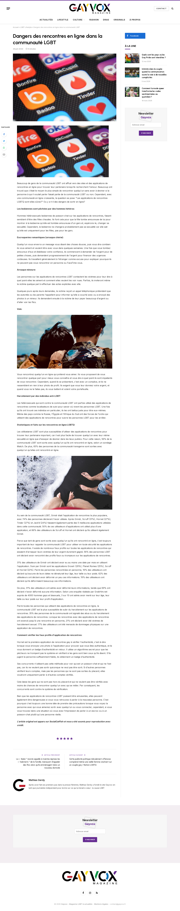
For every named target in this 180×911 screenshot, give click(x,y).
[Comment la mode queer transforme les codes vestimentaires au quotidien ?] (132, 92)
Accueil (16, 27)
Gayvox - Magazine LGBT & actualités (76, 904)
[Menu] (8, 8)
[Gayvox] (90, 8)
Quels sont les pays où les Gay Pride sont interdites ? (154, 56)
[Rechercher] (172, 8)
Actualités (46, 20)
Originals (119, 20)
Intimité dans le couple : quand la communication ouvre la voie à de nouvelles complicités (154, 73)
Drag (106, 20)
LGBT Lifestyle (26, 27)
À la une (130, 46)
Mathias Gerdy (37, 780)
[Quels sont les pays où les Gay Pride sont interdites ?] (132, 58)
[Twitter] (4, 141)
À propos (135, 20)
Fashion (94, 20)
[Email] (4, 154)
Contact (161, 8)
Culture (77, 20)
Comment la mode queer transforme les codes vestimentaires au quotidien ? (153, 92)
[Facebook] (4, 134)
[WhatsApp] (4, 147)
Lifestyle (62, 20)
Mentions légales (101, 904)
